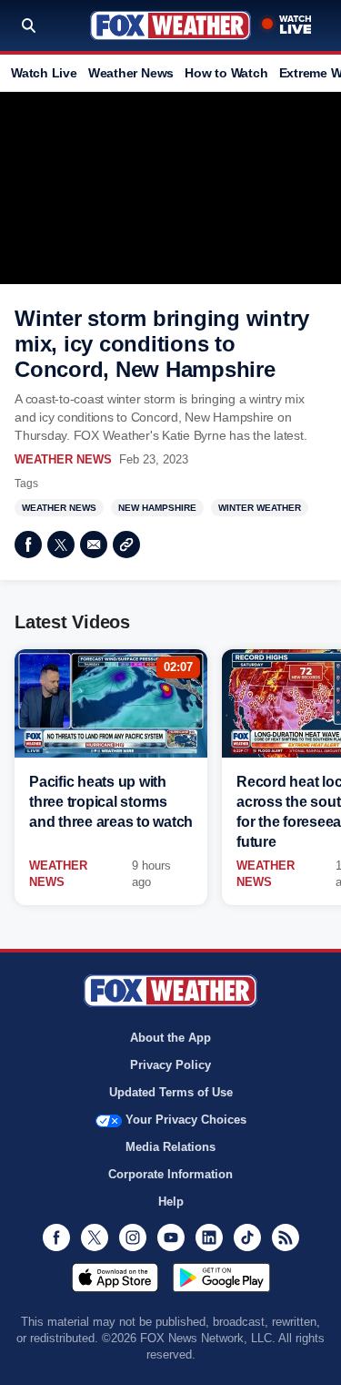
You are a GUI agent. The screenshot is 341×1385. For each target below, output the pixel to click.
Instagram (132, 1237)
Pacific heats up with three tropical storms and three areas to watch (111, 802)
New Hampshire (157, 508)
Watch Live (44, 73)
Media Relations (170, 1147)
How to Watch (226, 73)
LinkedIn (209, 1237)
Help (171, 1201)
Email (93, 544)
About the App (170, 1037)
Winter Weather (259, 508)
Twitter (61, 544)
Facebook (28, 544)
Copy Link (126, 544)
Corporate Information (170, 1174)
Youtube (171, 1237)
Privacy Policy (170, 1065)
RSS (285, 1237)
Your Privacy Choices (185, 1119)
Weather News (131, 73)
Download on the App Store (115, 1277)
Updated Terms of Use (171, 1092)
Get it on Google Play (221, 1277)
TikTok (247, 1237)
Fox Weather (170, 25)
